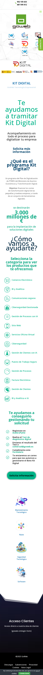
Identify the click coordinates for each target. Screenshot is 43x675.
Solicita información (21, 475)
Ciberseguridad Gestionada (25, 307)
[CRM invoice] (21, 39)
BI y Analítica (18, 289)
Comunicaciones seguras (24, 298)
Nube (21, 534)
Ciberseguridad (19, 343)
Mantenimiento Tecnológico (21, 511)
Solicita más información (21, 150)
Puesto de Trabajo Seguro (24, 361)
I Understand (24, 673)
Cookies (15, 667)
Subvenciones (21, 664)
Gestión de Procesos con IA (25, 316)
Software (21, 581)
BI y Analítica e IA (20, 398)
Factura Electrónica (21, 380)
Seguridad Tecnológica (22, 558)
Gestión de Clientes (21, 389)
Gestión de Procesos (21, 371)
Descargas (8, 664)
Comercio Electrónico (22, 280)
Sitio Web (16, 325)
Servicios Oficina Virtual (23, 334)
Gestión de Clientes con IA (24, 352)
